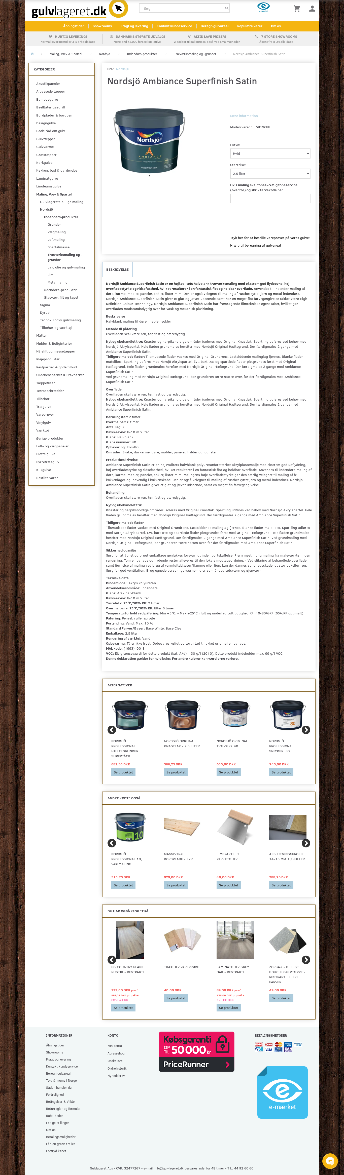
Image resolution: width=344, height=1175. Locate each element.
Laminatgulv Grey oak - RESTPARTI (233, 969)
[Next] (306, 730)
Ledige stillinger (57, 1122)
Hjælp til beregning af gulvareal (255, 245)
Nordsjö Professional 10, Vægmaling (126, 858)
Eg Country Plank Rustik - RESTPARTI (127, 969)
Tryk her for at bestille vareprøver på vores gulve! (270, 237)
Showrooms (102, 25)
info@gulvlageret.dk (169, 1168)
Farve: (235, 144)
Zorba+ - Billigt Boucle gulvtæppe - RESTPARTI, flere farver (287, 974)
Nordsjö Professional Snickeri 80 (281, 745)
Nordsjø (122, 68)
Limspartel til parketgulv (229, 856)
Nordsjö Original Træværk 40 (232, 743)
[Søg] (226, 8)
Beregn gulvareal (215, 25)
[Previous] (112, 730)
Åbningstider (73, 25)
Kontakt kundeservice (174, 25)
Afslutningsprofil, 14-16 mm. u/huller (287, 856)
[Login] (312, 8)
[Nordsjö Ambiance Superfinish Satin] (150, 141)
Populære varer (249, 25)
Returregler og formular (63, 1108)
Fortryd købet (56, 1151)
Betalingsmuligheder (61, 1136)
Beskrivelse (117, 269)
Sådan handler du (59, 1087)
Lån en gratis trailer (60, 1144)
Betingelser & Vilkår (60, 1101)
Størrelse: (238, 164)
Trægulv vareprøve (181, 966)
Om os (276, 25)
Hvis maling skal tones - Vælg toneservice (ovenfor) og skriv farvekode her (263, 187)
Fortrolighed (55, 1094)
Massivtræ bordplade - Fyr (178, 856)
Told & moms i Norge (61, 1080)
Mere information (244, 115)
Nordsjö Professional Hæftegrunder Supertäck (124, 748)
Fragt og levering (134, 25)
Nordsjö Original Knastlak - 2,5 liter (182, 743)
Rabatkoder (54, 1115)
